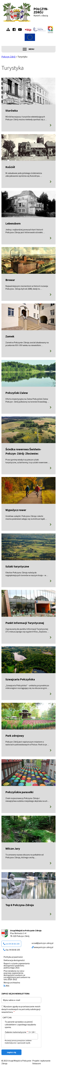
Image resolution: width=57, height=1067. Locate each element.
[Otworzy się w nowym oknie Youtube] (20, 29)
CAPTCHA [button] (7, 1017)
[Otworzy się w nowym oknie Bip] (28, 29)
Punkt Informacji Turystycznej (24, 623)
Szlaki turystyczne (17, 566)
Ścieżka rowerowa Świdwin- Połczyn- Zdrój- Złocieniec (23, 451)
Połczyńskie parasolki (19, 792)
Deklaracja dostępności (14, 960)
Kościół (10, 167)
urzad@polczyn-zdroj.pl (42, 943)
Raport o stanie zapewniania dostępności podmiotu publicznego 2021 (17, 965)
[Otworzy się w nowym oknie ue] (30, 37)
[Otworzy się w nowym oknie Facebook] (15, 29)
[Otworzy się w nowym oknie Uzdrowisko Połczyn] (39, 29)
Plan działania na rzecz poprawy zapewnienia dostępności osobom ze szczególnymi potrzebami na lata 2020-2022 (17, 975)
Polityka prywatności (13, 957)
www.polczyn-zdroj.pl (43, 947)
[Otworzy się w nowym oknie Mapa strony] (8, 29)
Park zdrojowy (14, 735)
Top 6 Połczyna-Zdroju (19, 905)
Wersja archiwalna (12, 982)
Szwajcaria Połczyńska (20, 679)
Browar (10, 280)
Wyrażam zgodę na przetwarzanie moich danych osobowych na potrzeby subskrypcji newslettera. (20, 1009)
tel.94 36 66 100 (12, 943)
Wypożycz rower (15, 510)
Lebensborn (13, 223)
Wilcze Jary (12, 848)
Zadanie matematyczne (15, 1032)
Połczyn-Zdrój (41, 10)
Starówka (11, 110)
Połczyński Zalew (16, 393)
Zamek (9, 336)
